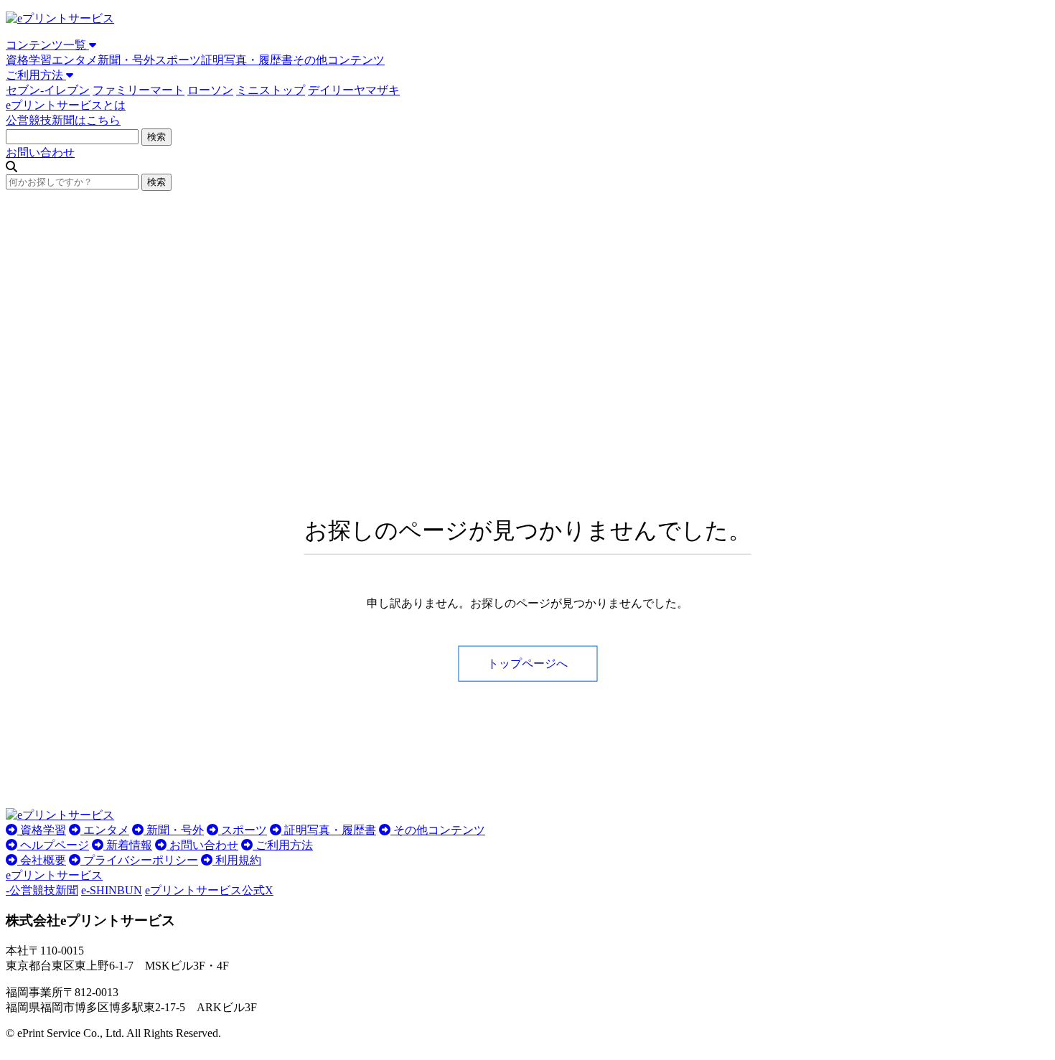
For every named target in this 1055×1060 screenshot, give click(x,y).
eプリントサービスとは (66, 105)
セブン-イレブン (48, 90)
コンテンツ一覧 (47, 45)
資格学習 (29, 60)
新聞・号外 (126, 60)
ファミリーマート (138, 90)
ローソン (210, 90)
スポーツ (178, 60)
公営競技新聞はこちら (63, 120)
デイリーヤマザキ (354, 90)
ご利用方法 (36, 75)
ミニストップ (270, 90)
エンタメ (75, 60)
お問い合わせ (40, 152)
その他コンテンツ (339, 60)
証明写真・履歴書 (247, 60)
